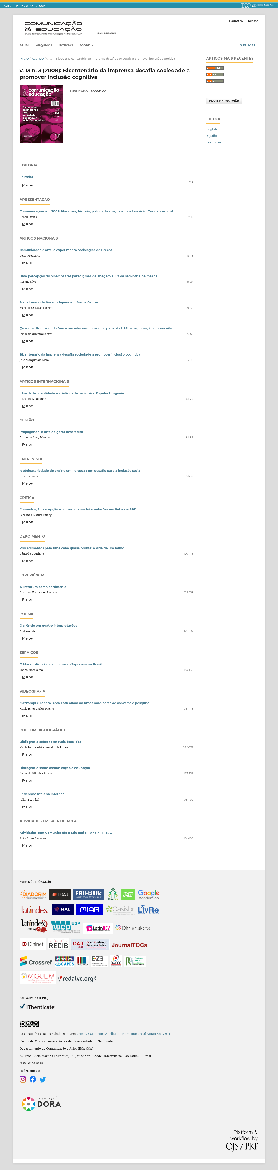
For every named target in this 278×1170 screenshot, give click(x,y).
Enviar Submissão (224, 101)
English (211, 129)
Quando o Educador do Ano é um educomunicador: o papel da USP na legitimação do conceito (96, 328)
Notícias (66, 45)
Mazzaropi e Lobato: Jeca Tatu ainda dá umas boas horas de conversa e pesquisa (84, 703)
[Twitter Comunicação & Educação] (43, 1081)
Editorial (26, 177)
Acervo (38, 58)
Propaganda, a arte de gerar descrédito (51, 432)
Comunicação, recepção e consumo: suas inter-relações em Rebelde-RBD (78, 509)
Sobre (85, 45)
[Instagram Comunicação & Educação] (23, 1081)
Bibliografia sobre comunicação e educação (55, 768)
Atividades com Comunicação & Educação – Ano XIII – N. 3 (66, 833)
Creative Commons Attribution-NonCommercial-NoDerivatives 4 (123, 1034)
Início (24, 58)
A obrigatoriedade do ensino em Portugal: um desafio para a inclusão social (80, 471)
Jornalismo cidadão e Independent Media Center (59, 302)
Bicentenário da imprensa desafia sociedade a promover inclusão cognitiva (80, 354)
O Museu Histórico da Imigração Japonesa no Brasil (61, 664)
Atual (25, 45)
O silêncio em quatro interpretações (48, 626)
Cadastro (236, 21)
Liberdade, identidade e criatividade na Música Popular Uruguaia (72, 393)
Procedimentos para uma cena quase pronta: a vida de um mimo (72, 548)
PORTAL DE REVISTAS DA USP (24, 5)
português (213, 142)
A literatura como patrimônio (43, 587)
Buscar (249, 45)
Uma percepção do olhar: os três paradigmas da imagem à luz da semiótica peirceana (88, 276)
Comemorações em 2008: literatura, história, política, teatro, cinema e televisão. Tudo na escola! (96, 211)
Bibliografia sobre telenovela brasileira (50, 742)
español (212, 136)
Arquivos (44, 45)
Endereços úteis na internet (42, 794)
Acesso (253, 21)
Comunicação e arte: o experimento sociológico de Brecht (66, 250)
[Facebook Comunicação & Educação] (33, 1081)
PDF (29, 185)
